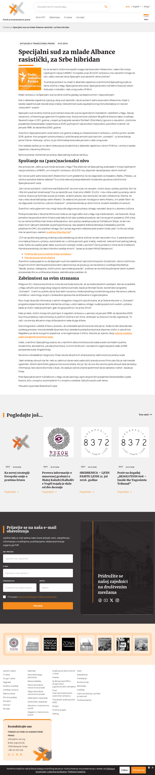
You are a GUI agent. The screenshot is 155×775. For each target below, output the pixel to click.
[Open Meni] (146, 17)
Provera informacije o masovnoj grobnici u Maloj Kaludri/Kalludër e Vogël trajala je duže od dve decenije (58, 480)
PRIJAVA (38, 605)
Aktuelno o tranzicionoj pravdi (37, 43)
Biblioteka (55, 17)
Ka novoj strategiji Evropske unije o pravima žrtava (17, 476)
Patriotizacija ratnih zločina (40, 257)
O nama (68, 17)
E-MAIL (6, 566)
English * (137, 6)
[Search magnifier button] (106, 6)
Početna (7, 27)
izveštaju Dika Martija (58, 232)
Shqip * (147, 6)
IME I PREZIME (8, 552)
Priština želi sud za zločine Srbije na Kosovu (48, 254)
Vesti (8, 467)
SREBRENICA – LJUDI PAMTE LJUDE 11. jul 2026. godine (95, 476)
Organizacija (8, 581)
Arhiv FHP (40, 17)
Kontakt (80, 17)
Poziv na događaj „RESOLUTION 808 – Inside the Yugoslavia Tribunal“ (132, 478)
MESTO (42, 581)
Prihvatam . (32, 597)
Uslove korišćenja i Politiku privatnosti (37, 597)
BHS (128, 6)
